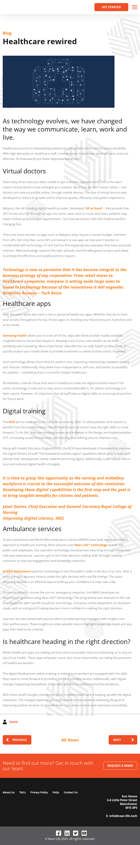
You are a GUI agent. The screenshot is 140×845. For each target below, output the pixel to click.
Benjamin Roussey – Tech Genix (32, 292)
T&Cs (22, 792)
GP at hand (94, 208)
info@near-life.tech (123, 816)
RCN (12, 422)
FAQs (55, 792)
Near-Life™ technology (91, 545)
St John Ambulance (16, 571)
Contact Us (71, 792)
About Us (9, 792)
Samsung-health (15, 336)
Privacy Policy (39, 792)
